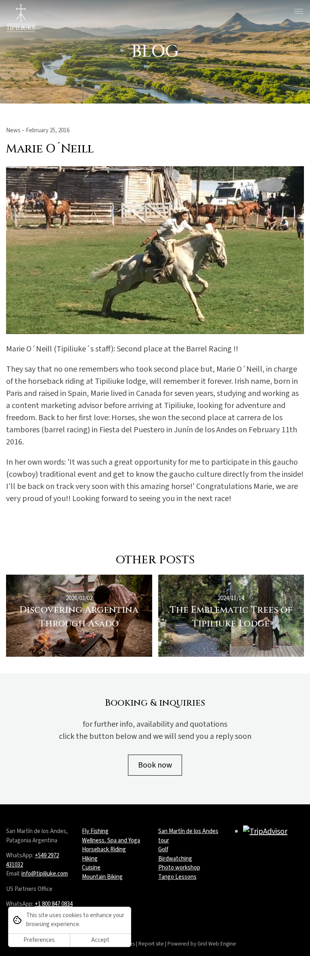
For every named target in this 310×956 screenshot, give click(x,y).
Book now (155, 765)
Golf (163, 849)
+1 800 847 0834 (54, 904)
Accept (100, 940)
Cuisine (91, 867)
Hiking (90, 858)
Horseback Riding (104, 849)
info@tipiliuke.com (44, 873)
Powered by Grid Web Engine (202, 944)
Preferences (39, 940)
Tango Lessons (177, 877)
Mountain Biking (102, 877)
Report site (151, 944)
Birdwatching (175, 858)
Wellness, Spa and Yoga (111, 840)
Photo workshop (179, 867)
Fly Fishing (95, 831)
